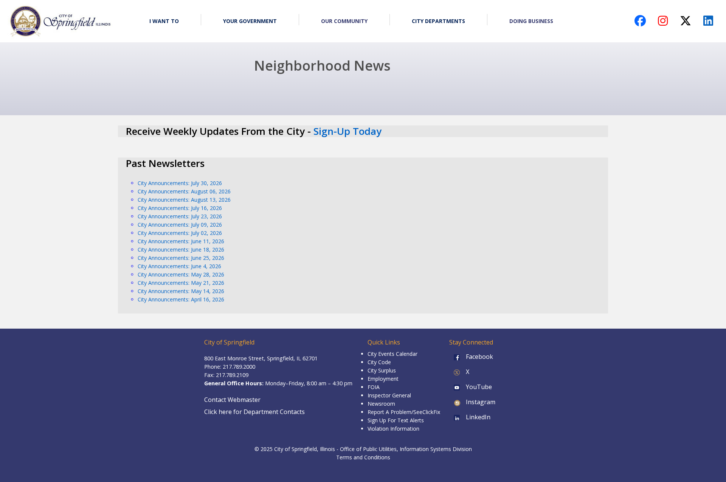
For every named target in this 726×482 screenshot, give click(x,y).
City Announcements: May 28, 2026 (181, 274)
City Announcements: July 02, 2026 (180, 232)
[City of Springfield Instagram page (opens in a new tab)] (663, 22)
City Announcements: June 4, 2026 (179, 266)
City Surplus (382, 370)
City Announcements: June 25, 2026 (181, 257)
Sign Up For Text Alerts (396, 420)
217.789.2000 (239, 366)
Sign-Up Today (347, 131)
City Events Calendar (392, 353)
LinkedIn (477, 417)
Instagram (479, 402)
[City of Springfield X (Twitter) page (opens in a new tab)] (685, 22)
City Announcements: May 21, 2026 (181, 282)
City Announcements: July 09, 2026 (180, 224)
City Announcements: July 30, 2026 (180, 183)
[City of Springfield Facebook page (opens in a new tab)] (640, 22)
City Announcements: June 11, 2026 (181, 241)
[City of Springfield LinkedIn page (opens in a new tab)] (708, 22)
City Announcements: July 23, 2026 (180, 216)
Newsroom (381, 403)
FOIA (374, 387)
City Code (379, 362)
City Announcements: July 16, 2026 (180, 208)
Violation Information (393, 428)
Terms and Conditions (363, 457)
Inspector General (389, 395)
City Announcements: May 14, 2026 (181, 291)
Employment (383, 378)
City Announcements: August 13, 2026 (184, 199)
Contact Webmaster (232, 399)
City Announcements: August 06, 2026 (184, 191)
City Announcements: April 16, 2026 (181, 299)
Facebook (478, 356)
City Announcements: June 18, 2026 (181, 249)
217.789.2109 (232, 374)
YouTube (478, 387)
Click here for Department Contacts (254, 412)
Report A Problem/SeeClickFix (404, 412)
